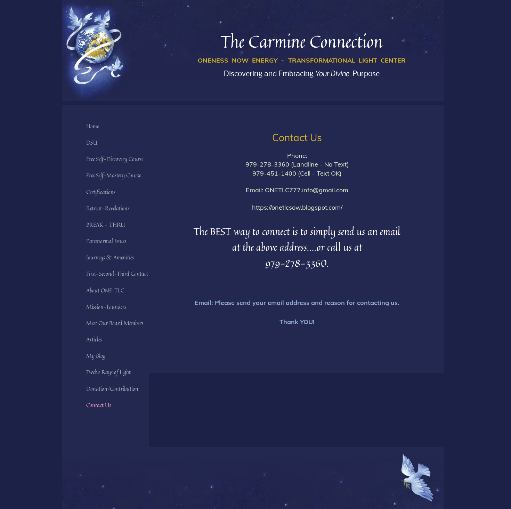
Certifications (100, 192)
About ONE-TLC (105, 290)
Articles (94, 339)
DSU (91, 142)
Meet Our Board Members (114, 323)
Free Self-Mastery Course (113, 175)
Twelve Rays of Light (108, 372)
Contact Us (98, 405)
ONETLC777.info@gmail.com (306, 190)
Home (92, 126)
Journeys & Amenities (110, 257)
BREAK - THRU (105, 224)
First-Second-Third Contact (117, 273)
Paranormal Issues (106, 241)
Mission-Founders (106, 306)
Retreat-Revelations (107, 208)
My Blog (95, 356)
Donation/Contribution (112, 389)
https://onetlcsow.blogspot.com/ (297, 207)
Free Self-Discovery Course (114, 159)
